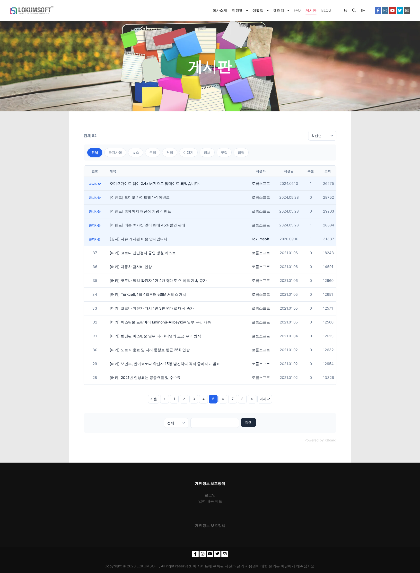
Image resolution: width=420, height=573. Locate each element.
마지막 (265, 399)
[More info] (363, 10)
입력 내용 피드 (210, 501)
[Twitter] (400, 10)
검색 (248, 422)
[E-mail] (407, 10)
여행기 (188, 152)
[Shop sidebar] (345, 10)
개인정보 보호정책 (210, 525)
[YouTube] (392, 10)
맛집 (224, 152)
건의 (169, 152)
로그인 (210, 495)
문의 (152, 152)
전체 (94, 152)
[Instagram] (385, 10)
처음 (153, 399)
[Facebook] (378, 10)
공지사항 (115, 152)
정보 (207, 152)
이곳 (284, 566)
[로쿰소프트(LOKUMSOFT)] (31, 10)
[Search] (354, 10)
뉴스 (135, 152)
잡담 (241, 152)
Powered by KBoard (320, 440)
